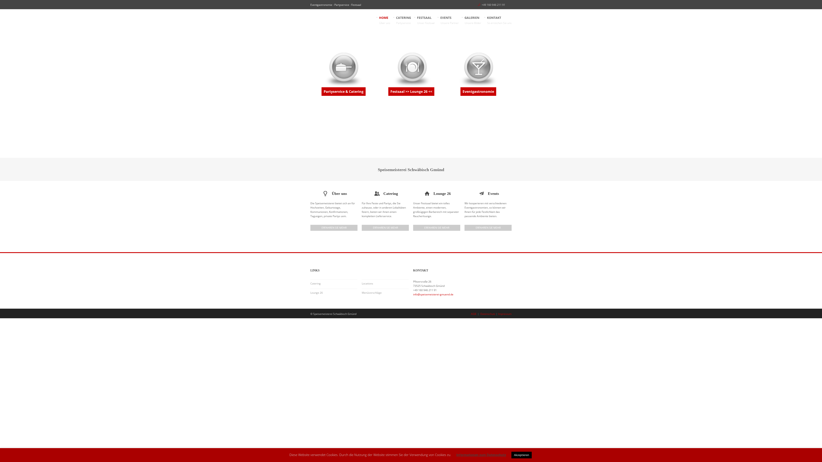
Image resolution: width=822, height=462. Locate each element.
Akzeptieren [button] (521, 455)
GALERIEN (473, 20)
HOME (384, 20)
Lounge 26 (316, 293)
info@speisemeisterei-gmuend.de (433, 294)
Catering (315, 283)
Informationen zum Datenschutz (481, 455)
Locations (367, 283)
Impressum (505, 314)
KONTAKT (499, 20)
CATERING (403, 20)
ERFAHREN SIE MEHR (334, 228)
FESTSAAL (426, 20)
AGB (473, 314)
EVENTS (450, 20)
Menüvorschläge (372, 293)
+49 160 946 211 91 (493, 5)
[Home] (342, 19)
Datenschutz (487, 314)
